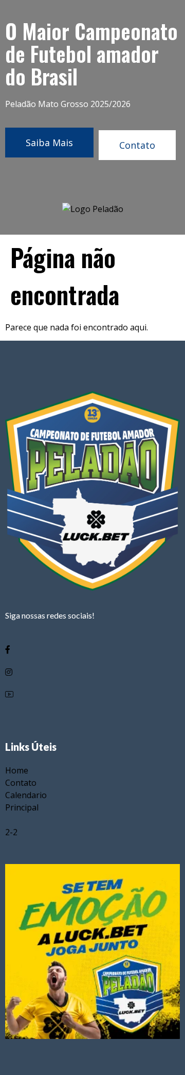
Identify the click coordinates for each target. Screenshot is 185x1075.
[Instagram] (92, 671)
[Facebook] (92, 649)
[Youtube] (92, 694)
